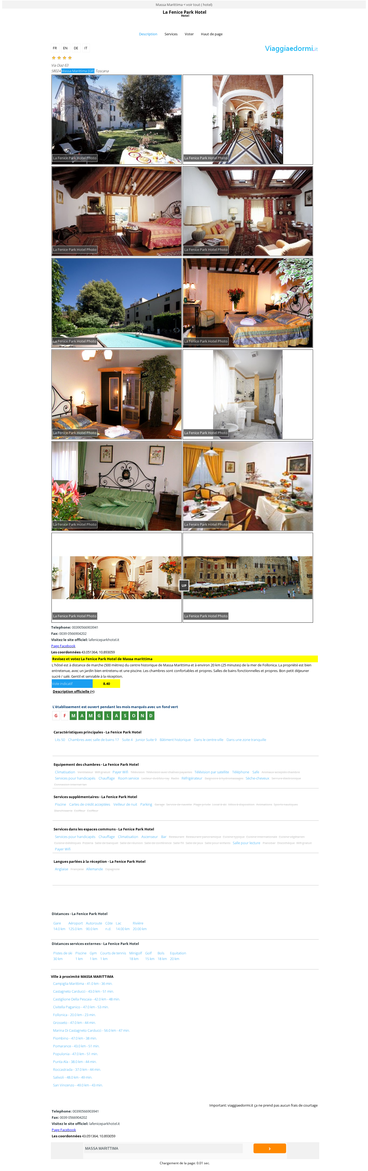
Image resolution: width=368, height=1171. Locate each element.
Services (171, 34)
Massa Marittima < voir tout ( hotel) (184, 4)
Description (148, 34)
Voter (189, 34)
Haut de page (212, 34)
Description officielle (73, 691)
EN (65, 48)
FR (55, 48)
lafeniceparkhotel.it (85, 639)
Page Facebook (63, 645)
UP (184, 585)
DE (76, 48)
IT (86, 48)
